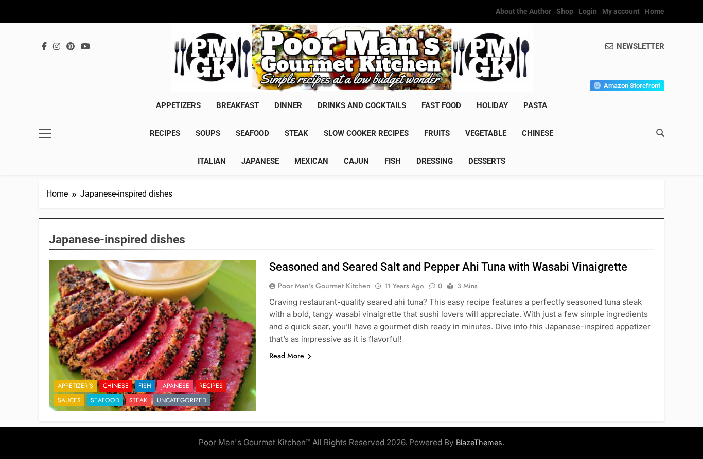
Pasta (535, 105)
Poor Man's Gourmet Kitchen (324, 285)
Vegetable (485, 133)
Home (654, 11)
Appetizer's (75, 386)
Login (587, 11)
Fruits (437, 133)
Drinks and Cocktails (362, 105)
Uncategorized (181, 400)
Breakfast (237, 105)
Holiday (492, 105)
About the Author (523, 11)
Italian (212, 161)
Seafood (252, 133)
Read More (286, 355)
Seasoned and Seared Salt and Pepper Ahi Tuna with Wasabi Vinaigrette (448, 266)
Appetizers (178, 105)
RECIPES (165, 133)
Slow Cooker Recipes (366, 133)
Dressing (434, 161)
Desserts (486, 161)
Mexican (311, 161)
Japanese (260, 161)
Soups (208, 133)
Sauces (69, 400)
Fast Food (441, 105)
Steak (296, 133)
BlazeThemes (479, 442)
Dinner (288, 105)
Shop (564, 11)
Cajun (356, 161)
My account (621, 11)
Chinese (537, 133)
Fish (392, 161)
